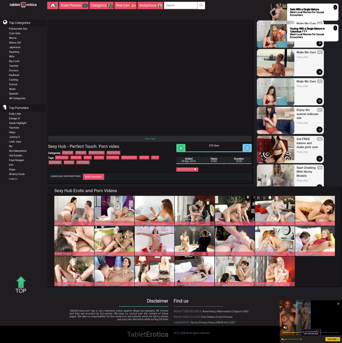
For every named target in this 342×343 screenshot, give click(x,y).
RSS (246, 311)
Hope (12, 169)
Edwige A (14, 118)
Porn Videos (208, 317)
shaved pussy (129, 157)
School (13, 84)
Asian (12, 89)
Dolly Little (15, 113)
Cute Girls (14, 33)
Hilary (12, 132)
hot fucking (83, 162)
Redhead (14, 75)
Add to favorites (186, 169)
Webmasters (224, 311)
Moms (13, 38)
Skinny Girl (15, 42)
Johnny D (14, 137)
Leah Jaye (15, 141)
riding (155, 157)
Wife (11, 56)
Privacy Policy (206, 322)
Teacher (14, 65)
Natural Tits (113, 152)
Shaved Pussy (96, 152)
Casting (13, 79)
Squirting (14, 52)
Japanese (14, 47)
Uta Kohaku (15, 155)
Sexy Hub (76, 157)
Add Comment (93, 176)
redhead (99, 157)
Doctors (14, 70)
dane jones (61, 157)
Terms (194, 322)
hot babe (69, 162)
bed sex (144, 157)
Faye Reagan (16, 160)
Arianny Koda (17, 174)
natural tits (112, 157)
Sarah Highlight (18, 123)
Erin (11, 164)
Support (237, 311)
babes (88, 157)
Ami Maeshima (18, 151)
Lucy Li (13, 178)
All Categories (17, 98)
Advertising (209, 311)
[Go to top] (22, 285)
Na (10, 146)
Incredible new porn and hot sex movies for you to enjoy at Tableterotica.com (23, 4)
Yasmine (14, 127)
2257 (232, 322)
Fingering (67, 152)
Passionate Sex (18, 28)
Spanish (13, 93)
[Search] (201, 5)
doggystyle (55, 162)
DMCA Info (222, 322)
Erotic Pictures (224, 317)
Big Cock (14, 61)
